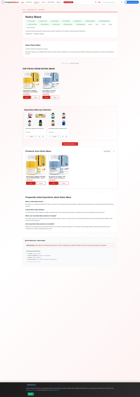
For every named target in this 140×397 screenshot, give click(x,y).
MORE (59, 2)
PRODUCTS (29, 2)
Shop (27, 97)
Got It (30, 394)
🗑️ (43, 136)
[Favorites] (96, 2)
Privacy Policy (32, 390)
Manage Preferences (53, 390)
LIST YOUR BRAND (68, 2)
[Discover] (121, 2)
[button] (99, 2)
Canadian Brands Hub (32, 9)
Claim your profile (74, 63)
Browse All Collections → (70, 144)
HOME (22, 2)
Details (35, 97)
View (31, 136)
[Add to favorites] (39, 73)
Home (23, 9)
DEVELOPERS (51, 2)
